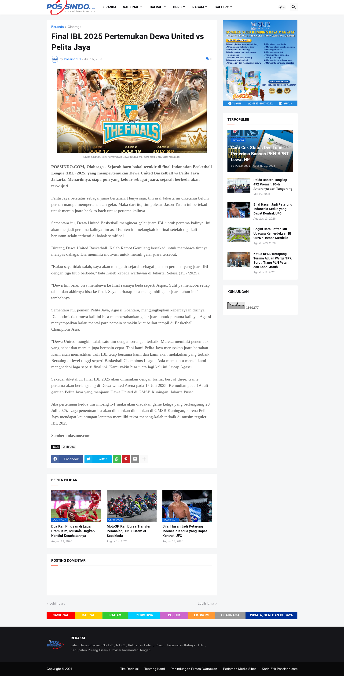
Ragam (198, 7)
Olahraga (74, 27)
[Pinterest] (126, 459)
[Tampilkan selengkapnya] (144, 459)
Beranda (109, 7)
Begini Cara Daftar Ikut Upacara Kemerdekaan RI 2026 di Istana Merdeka (272, 233)
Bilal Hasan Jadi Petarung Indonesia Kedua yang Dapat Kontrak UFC (184, 531)
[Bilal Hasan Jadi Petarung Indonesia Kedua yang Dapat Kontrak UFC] (238, 210)
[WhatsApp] (117, 459)
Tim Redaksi (129, 669)
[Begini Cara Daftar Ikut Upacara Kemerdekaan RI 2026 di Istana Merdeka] (238, 234)
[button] (282, 7)
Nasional (131, 7)
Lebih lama (206, 603)
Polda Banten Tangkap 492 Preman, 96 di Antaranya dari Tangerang (272, 184)
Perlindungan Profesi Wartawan (194, 669)
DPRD (177, 7)
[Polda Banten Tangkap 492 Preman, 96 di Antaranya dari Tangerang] (238, 185)
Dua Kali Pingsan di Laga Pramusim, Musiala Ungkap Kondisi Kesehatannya (73, 531)
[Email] (135, 459)
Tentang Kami (154, 669)
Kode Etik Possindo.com (280, 669)
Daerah (156, 7)
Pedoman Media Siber (239, 669)
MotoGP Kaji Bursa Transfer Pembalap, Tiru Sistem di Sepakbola (128, 531)
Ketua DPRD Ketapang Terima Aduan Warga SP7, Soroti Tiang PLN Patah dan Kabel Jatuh (272, 260)
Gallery (222, 7)
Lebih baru (57, 603)
